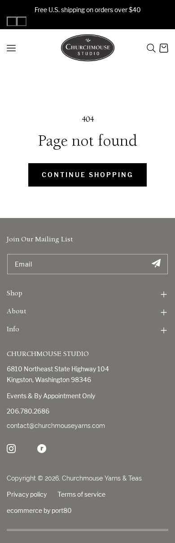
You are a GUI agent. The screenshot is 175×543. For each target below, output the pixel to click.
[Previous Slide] (12, 21)
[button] (151, 48)
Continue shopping (87, 174)
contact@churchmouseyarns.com (56, 425)
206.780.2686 (28, 411)
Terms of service (81, 494)
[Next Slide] (21, 21)
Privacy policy (27, 494)
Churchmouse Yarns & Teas (102, 478)
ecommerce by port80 (39, 510)
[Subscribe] (156, 264)
